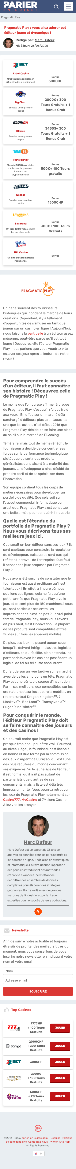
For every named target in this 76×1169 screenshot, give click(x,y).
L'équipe (55, 1137)
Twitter (53, 1141)
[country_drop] (41, 1153)
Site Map (64, 1141)
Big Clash (20, 102)
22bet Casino (20, 73)
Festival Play (20, 159)
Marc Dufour (38, 842)
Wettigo (20, 194)
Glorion (20, 131)
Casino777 (11, 800)
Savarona (21, 223)
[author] (8, 43)
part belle (35, 333)
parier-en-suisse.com (35, 1137)
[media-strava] (38, 911)
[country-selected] (36, 1153)
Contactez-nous (38, 1141)
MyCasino (29, 800)
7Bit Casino (21, 252)
